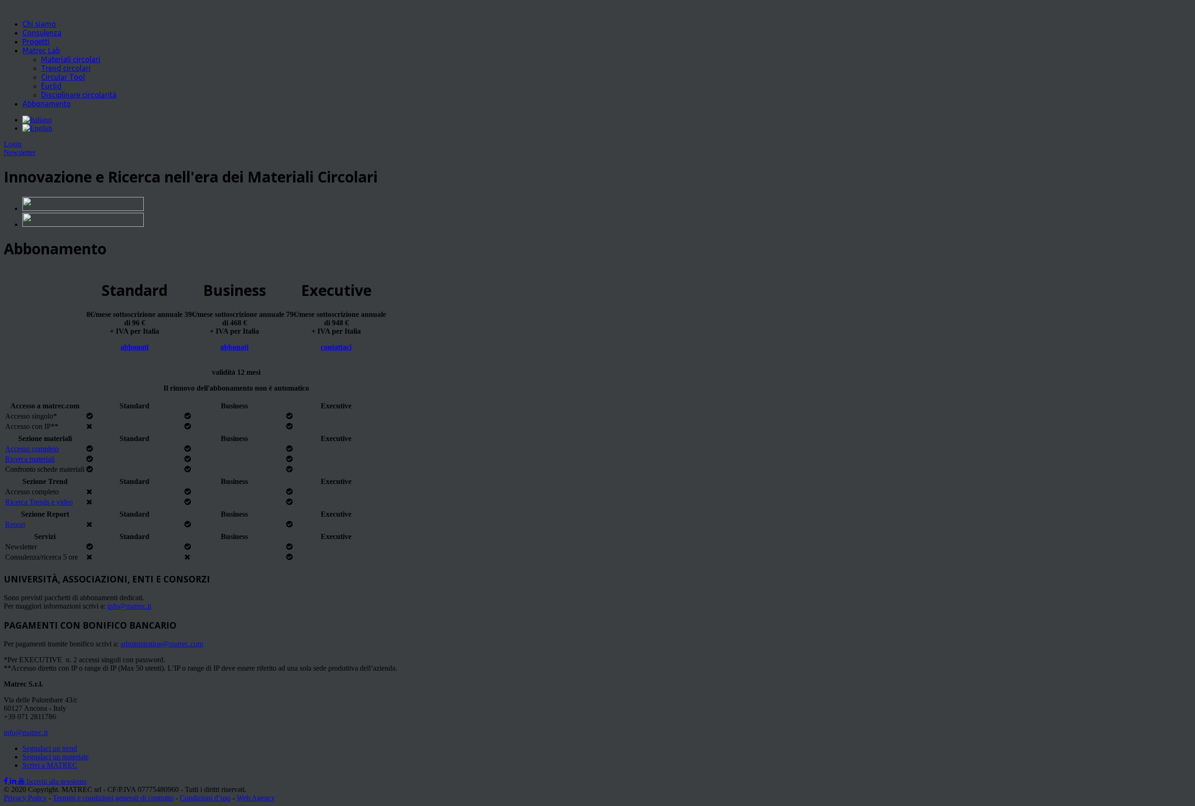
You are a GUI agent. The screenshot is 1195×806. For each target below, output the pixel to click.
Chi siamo (39, 24)
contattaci (336, 347)
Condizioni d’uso (205, 798)
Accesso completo (32, 449)
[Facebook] (7, 781)
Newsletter (19, 152)
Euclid (51, 86)
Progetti (35, 41)
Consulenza (42, 32)
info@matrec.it (26, 732)
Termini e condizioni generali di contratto (113, 798)
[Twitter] (14, 781)
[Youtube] (22, 781)
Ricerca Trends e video (39, 502)
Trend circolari (66, 68)
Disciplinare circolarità (79, 95)
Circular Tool (63, 77)
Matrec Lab (41, 50)
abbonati (134, 347)
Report (15, 524)
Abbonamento (46, 103)
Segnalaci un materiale (55, 757)
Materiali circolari (70, 59)
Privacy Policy (25, 798)
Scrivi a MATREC (49, 765)
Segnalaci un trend (49, 748)
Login (12, 144)
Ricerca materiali (30, 459)
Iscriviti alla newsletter (57, 781)
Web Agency (256, 798)
